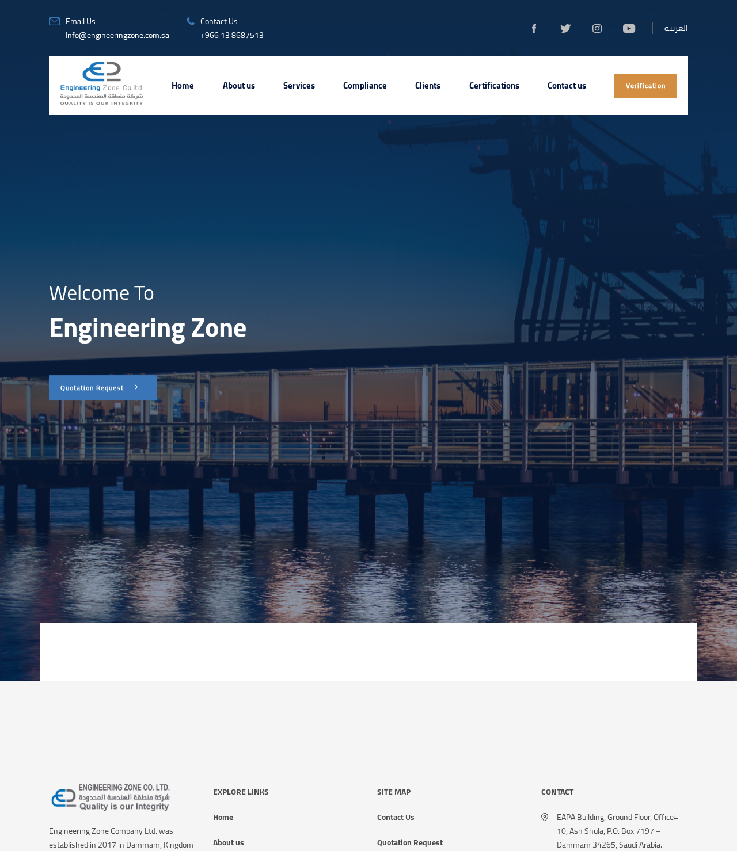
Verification (646, 85)
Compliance (365, 85)
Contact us (567, 85)
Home (183, 85)
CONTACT (557, 791)
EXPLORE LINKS (241, 791)
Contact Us (396, 817)
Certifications (494, 85)
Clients (427, 85)
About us (239, 85)
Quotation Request (410, 842)
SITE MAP (394, 791)
